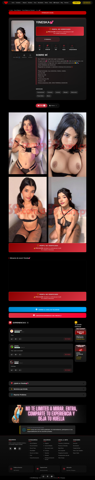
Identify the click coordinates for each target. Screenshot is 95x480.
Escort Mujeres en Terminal (28, 10)
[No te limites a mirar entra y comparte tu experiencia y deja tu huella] (47, 413)
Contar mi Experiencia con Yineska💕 (48, 315)
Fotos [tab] (42, 105)
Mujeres (25, 2)
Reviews (66, 2)
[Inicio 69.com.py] (6, 2)
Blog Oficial (60, 448)
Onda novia (74, 92)
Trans (35, 2)
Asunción (75, 443)
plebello (16, 346)
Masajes (66, 92)
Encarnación (76, 445)
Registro (47, 443)
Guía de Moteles (48, 445)
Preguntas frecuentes (63, 453)
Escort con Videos (34, 453)
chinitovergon (18, 330)
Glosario (47, 455)
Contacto (47, 450)
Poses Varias (40, 95)
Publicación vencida (48, 12)
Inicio (13, 2)
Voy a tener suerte (49, 448)
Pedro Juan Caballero (78, 450)
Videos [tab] (53, 105)
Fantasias (50, 92)
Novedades (40, 2)
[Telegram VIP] (15, 448)
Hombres (30, 2)
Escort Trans (33, 448)
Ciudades (18, 2)
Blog (62, 2)
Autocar (16, 361)
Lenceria (58, 92)
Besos (48, 95)
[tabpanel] (47, 177)
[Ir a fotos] (43, 476)
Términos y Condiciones (63, 443)
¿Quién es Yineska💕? (21, 383)
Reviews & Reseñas (63, 445)
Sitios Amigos (61, 457)
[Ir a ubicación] (47, 476)
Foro (31, 455)
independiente (73, 49)
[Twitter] (10, 448)
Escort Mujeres (17, 10)
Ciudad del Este (76, 448)
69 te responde (61, 450)
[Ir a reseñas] (51, 476)
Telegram (57, 2)
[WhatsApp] (19, 448)
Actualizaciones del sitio (63, 455)
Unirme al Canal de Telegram (48, 309)
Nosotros (47, 453)
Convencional (40, 92)
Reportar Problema (20, 395)
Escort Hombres (33, 445)
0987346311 (16, 470)
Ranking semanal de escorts (49, 458)
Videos (46, 2)
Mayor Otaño (76, 453)
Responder (68, 339)
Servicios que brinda (20, 389)
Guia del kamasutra (34, 457)
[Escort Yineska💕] (28, 143)
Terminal (48, 39)
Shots (50, 2)
